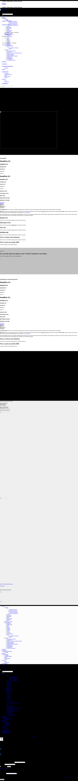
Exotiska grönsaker (8, 33)
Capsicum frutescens (13, 24)
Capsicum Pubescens (13, 25)
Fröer (3, 17)
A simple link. (27, 212)
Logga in (9, 766)
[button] (6, 20)
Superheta (9, 31)
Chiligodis (7, 73)
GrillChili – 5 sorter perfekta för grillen (14, 52)
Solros (8, 42)
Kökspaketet (9, 57)
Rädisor (8, 40)
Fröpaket (6, 49)
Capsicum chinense (13, 23)
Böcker (3, 69)
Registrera (2, 779)
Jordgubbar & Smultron (14, 47)
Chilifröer (6, 19)
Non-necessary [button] (3, 753)
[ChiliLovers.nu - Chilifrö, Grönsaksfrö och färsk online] (3, 10)
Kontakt (4, 4)
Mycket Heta (9, 30)
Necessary (3, 749)
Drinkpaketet (9, 59)
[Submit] (2, 15)
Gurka (8, 37)
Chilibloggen (5, 83)
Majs (8, 38)
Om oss (4, 3)
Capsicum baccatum (13, 22)
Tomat (8, 43)
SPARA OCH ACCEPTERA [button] (5, 757)
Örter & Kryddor (10, 45)
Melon (10, 48)
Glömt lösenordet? (3, 768)
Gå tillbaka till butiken (6, 44)
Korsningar (9, 27)
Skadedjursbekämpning (7, 66)
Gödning (4, 61)
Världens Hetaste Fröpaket (12, 56)
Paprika (8, 614)
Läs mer (34, 736)
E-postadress (3, 773)
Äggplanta (9, 35)
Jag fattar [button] (30, 736)
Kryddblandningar (8, 74)
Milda (8, 617)
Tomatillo (9, 44)
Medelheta (9, 28)
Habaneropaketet (10, 55)
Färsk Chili (4, 64)
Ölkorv (6, 77)
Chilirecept (7, 81)
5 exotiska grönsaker (11, 60)
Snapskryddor (7, 76)
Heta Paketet (9, 51)
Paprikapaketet (10, 58)
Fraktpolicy (2, 586)
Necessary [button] (2, 747)
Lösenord (2, 764)
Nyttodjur (6, 67)
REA (8, 32)
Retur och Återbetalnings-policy (6, 584)
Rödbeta (8, 41)
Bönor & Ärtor (9, 36)
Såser (6, 75)
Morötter (8, 39)
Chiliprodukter (5, 71)
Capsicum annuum (13, 21)
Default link (2, 203)
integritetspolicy (67, 777)
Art (7, 20)
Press (6, 80)
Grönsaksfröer (7, 34)
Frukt (8, 46)
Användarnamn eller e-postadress (7, 762)
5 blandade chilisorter (11, 50)
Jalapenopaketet (10, 642)
